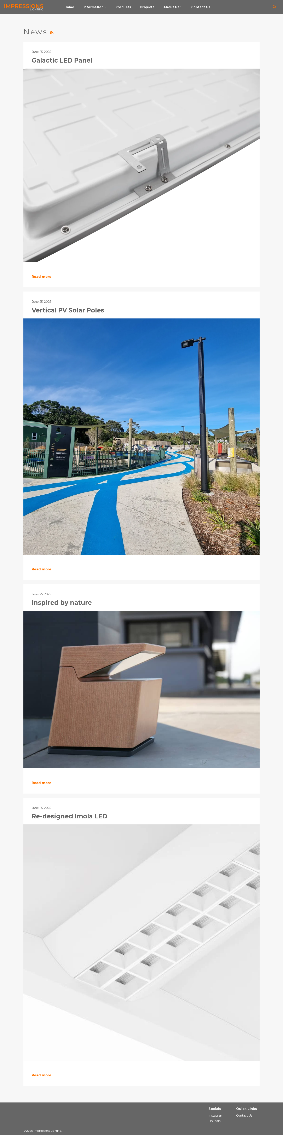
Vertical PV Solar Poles (68, 310)
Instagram (215, 1115)
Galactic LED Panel (62, 60)
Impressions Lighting (47, 1130)
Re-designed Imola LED (69, 816)
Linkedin (214, 1121)
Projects (147, 7)
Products (123, 7)
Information (94, 7)
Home (69, 7)
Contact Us (200, 7)
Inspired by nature (62, 602)
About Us (171, 7)
